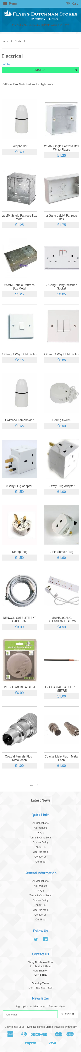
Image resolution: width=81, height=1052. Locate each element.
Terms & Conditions (40, 837)
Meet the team (41, 851)
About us (40, 847)
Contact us (40, 856)
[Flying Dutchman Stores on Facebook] (45, 940)
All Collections (40, 823)
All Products (40, 827)
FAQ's (40, 832)
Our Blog (40, 861)
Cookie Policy (40, 842)
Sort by (6, 64)
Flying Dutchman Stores (39, 1026)
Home (5, 41)
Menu (12, 3)
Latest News (40, 800)
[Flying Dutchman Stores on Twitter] (35, 940)
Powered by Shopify (65, 1026)
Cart (74, 3)
